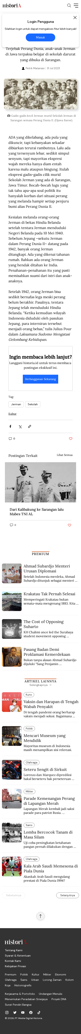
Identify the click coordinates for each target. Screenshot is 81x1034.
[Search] (69, 5)
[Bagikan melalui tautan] (29, 426)
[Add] (40, 95)
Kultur (12, 413)
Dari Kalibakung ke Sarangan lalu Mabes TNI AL (37, 511)
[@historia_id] (15, 1012)
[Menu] (76, 5)
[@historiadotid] (23, 1012)
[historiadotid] (7, 1012)
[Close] (75, 17)
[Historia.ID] (12, 5)
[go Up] (40, 916)
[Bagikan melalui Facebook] (10, 426)
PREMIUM (40, 554)
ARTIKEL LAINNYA (40, 681)
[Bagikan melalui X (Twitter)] (20, 426)
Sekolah (33, 404)
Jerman (16, 404)
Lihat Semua (65, 455)
